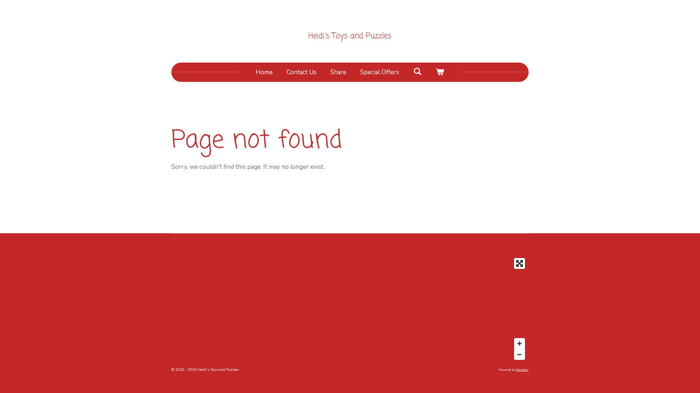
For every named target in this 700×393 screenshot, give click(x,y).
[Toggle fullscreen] (519, 263)
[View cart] (440, 72)
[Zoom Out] (519, 354)
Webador (522, 370)
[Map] (350, 309)
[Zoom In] (519, 343)
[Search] (417, 72)
